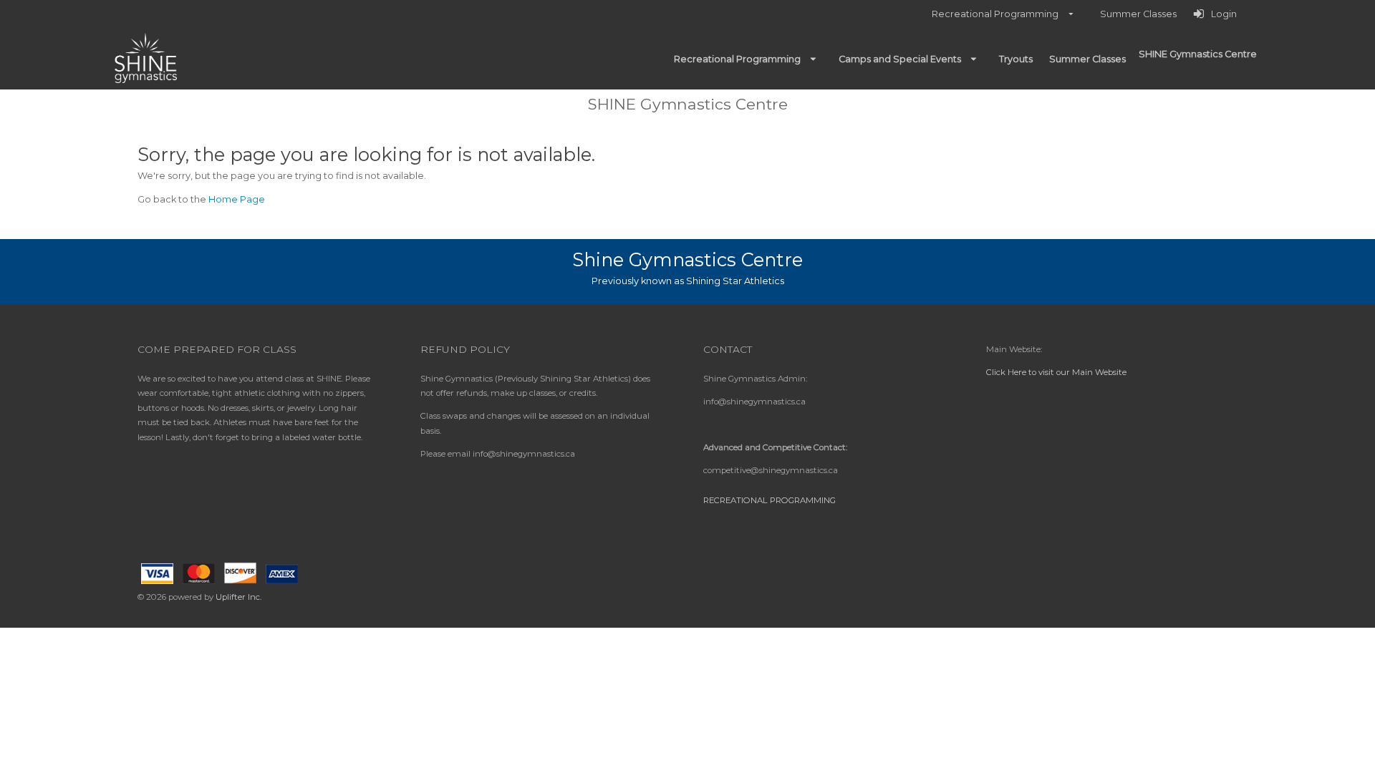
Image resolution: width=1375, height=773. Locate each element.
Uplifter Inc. (238, 597)
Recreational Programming (769, 500)
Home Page (236, 199)
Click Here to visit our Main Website (1056, 372)
